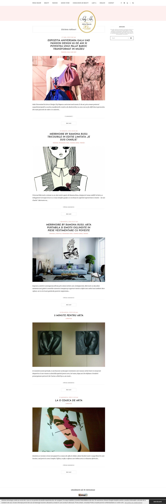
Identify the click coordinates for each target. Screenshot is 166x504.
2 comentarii (68, 116)
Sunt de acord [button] (158, 501)
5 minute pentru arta (68, 315)
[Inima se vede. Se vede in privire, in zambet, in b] (82, 495)
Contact (111, 3)
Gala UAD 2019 (71, 52)
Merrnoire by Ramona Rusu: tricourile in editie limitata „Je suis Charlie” (68, 137)
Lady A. (94, 3)
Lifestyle (58, 233)
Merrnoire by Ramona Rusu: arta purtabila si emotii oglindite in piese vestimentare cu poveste (68, 228)
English (102, 3)
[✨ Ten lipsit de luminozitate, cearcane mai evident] (80, 495)
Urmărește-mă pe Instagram (83, 490)
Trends (82, 142)
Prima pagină (36, 3)
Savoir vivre (65, 3)
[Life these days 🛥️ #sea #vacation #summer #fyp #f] (84, 495)
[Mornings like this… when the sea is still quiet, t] (86, 495)
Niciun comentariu (68, 207)
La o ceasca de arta (68, 400)
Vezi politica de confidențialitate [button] (133, 502)
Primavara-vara (64, 142)
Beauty (46, 3)
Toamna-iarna (74, 142)
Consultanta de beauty (80, 3)
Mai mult (68, 123)
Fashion (55, 3)
